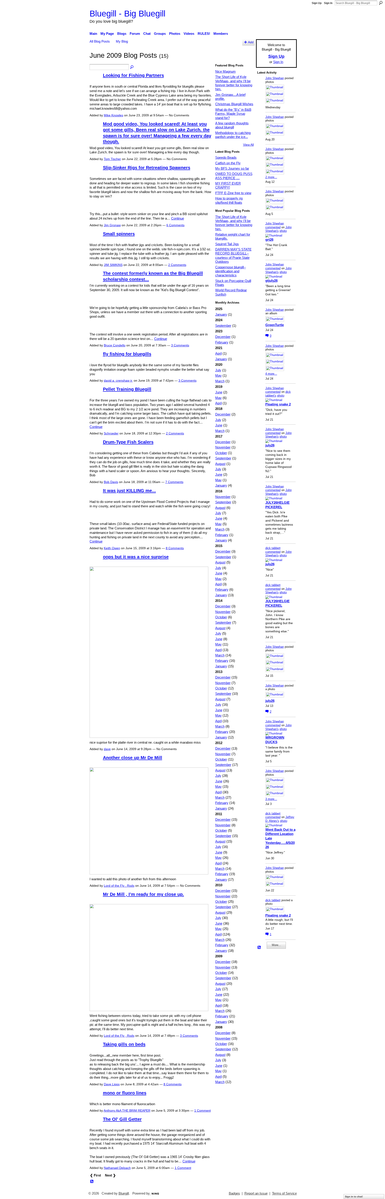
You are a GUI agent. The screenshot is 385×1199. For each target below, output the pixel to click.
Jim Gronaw (112, 225)
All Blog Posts (100, 41)
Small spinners (119, 233)
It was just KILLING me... (129, 490)
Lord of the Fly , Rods (119, 885)
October (221, 453)
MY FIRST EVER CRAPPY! (228, 185)
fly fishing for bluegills (127, 354)
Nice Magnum (225, 71)
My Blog (122, 41)
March (220, 381)
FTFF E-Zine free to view (233, 193)
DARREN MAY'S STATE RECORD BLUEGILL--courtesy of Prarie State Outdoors (233, 255)
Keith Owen (112, 548)
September (223, 325)
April (218, 353)
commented (273, 227)
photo (283, 230)
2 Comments (177, 265)
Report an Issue (256, 1193)
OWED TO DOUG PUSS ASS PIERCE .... (233, 176)
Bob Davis (111, 482)
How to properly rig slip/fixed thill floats (229, 200)
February (221, 342)
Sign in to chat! (354, 1196)
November (223, 447)
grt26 (269, 239)
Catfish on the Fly (228, 163)
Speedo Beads (226, 157)
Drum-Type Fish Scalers (128, 442)
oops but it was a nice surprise (136, 556)
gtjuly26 (271, 280)
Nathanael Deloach (117, 1168)
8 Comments (175, 548)
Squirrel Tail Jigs (227, 244)
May (218, 375)
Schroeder (111, 433)
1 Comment (202, 1110)
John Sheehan (274, 78)
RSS (92, 1182)
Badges (234, 1193)
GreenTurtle (274, 325)
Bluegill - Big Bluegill (127, 13)
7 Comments (174, 482)
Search (381, 3)
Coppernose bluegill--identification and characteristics (230, 271)
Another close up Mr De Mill (132, 757)
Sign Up (317, 3)
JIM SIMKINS (113, 265)
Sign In (328, 3)
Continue (177, 218)
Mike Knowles (113, 115)
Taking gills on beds (124, 1044)
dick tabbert (273, 548)
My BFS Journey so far (232, 168)
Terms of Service (284, 1193)
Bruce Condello (114, 345)
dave (107, 749)
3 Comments (180, 345)
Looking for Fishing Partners (133, 75)
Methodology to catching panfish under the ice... (233, 135)
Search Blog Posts (132, 67)
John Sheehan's (278, 229)
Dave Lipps (112, 1084)
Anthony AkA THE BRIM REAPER (127, 1110)
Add (251, 42)
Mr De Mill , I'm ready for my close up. (143, 894)
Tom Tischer (112, 159)
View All (248, 144)
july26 (269, 445)
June (218, 392)
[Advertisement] (270, 1019)
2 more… (271, 177)
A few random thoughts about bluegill (232, 125)
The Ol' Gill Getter (122, 1119)
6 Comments (175, 225)
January (221, 314)
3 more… (271, 799)
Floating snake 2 (278, 404)
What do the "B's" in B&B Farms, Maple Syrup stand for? (233, 114)
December (223, 337)
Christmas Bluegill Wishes (234, 104)
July (218, 370)
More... (276, 945)
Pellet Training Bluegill (127, 389)
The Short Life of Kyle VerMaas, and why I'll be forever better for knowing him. (233, 83)
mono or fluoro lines (124, 1092)
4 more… (271, 373)
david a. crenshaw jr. (118, 380)
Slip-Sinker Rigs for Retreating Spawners (146, 167)
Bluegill (124, 1193)
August (220, 464)
